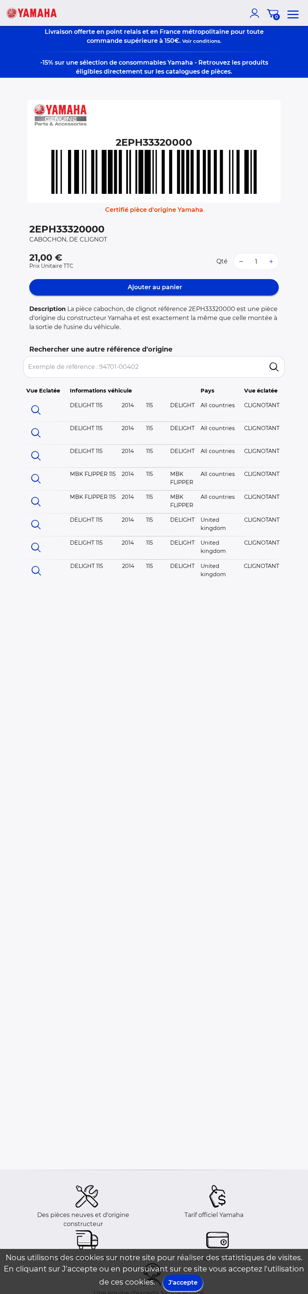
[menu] (293, 13)
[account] (256, 13)
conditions (206, 41)
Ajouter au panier (154, 287)
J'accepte (183, 1282)
